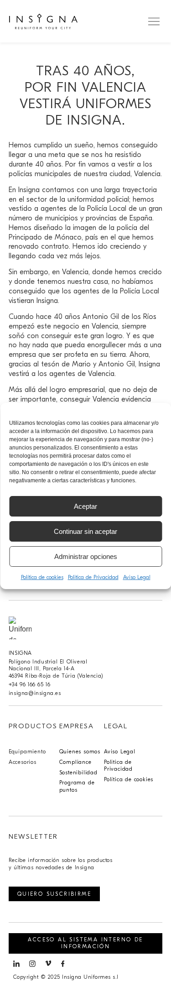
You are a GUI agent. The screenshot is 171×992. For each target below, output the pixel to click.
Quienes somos (79, 751)
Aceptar (85, 506)
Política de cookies (42, 577)
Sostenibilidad (78, 772)
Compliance (75, 762)
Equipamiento (27, 751)
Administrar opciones (85, 556)
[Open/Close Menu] (154, 21)
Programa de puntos (77, 786)
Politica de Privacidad (93, 577)
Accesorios (22, 762)
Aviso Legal (136, 577)
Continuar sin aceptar (85, 531)
